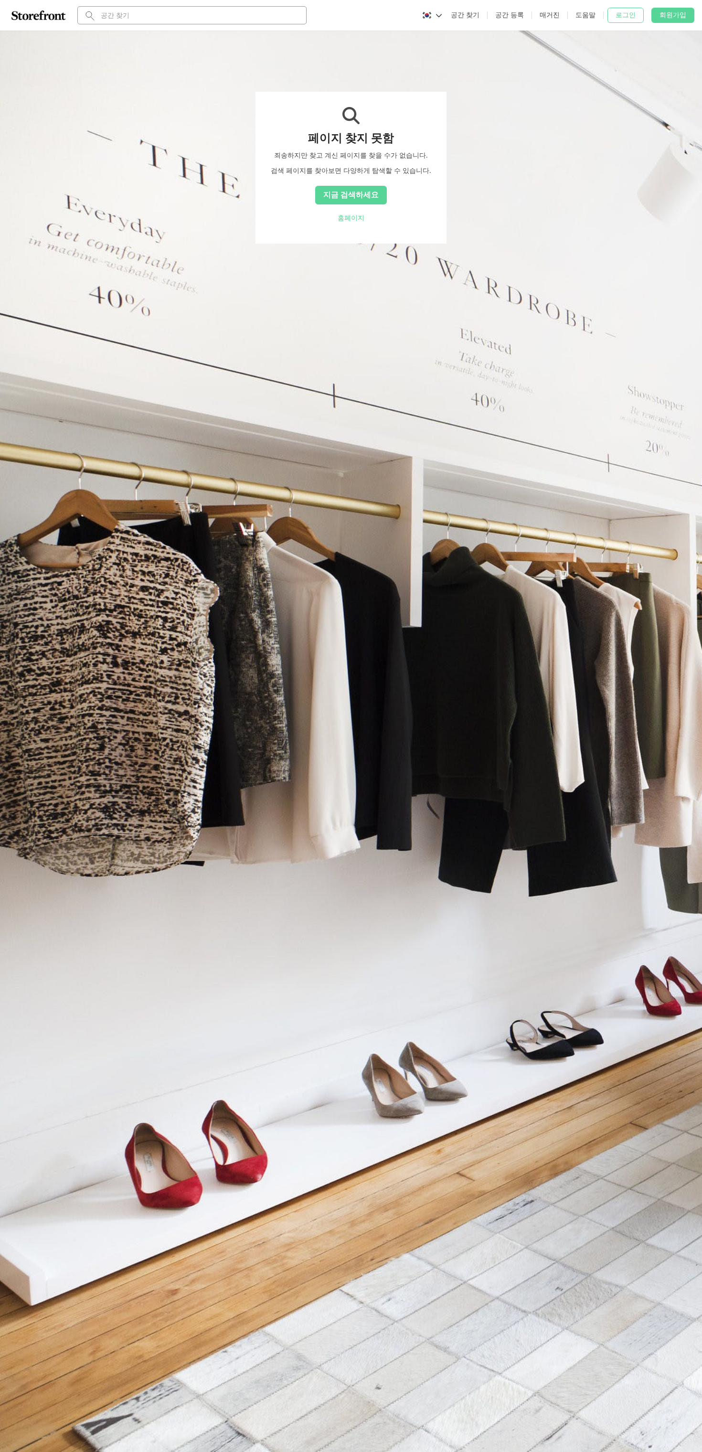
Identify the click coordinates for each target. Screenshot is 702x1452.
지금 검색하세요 (351, 194)
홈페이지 (351, 218)
